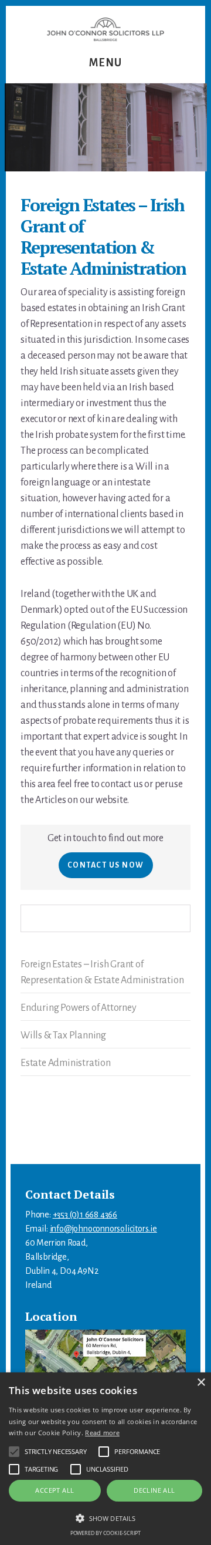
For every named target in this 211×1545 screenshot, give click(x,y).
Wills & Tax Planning (63, 1035)
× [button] (200, 1382)
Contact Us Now (105, 865)
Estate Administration (66, 1063)
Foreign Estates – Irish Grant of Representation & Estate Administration (102, 972)
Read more (102, 1432)
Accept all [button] (54, 1490)
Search (182, 918)
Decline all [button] (154, 1490)
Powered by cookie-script (105, 1533)
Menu (105, 63)
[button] (105, 1518)
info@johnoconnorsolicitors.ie (103, 1228)
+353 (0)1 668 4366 (85, 1214)
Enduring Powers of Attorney (79, 1008)
